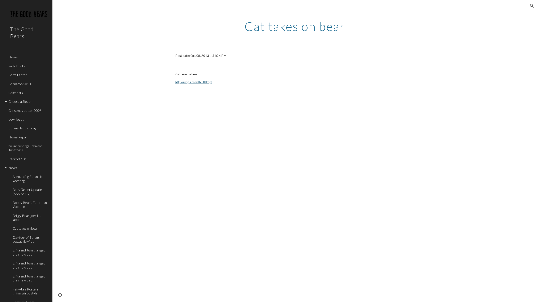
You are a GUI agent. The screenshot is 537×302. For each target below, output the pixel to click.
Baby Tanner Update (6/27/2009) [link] (27, 191)
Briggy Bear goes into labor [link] (28, 217)
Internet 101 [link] (17, 159)
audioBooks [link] (16, 66)
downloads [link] (16, 119)
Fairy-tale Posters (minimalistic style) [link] (26, 291)
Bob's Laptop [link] (17, 75)
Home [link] (13, 57)
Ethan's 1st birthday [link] (22, 128)
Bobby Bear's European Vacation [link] (30, 204)
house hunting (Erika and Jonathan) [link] (25, 148)
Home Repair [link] (18, 137)
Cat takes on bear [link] (25, 228)
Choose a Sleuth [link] (19, 101)
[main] (294, 26)
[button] (532, 6)
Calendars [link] (15, 93)
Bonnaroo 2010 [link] (19, 84)
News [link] (12, 168)
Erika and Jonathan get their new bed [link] (29, 252)
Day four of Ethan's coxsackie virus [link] (26, 239)
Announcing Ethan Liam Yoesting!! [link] (29, 178)
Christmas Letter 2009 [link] (24, 110)
